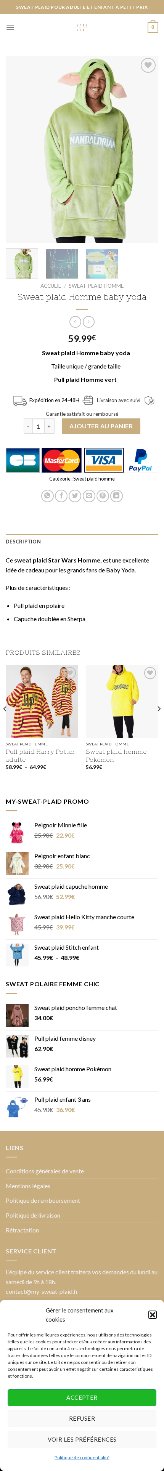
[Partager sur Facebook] (61, 496)
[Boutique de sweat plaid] (82, 27)
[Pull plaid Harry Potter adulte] (42, 701)
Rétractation (22, 1230)
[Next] (146, 149)
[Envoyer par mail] (89, 496)
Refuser (82, 1418)
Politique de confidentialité (82, 1457)
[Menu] (10, 27)
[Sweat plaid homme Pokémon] (122, 701)
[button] (152, 1315)
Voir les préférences (82, 1439)
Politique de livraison (33, 1215)
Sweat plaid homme (96, 286)
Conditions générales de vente (45, 1171)
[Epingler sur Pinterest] (102, 496)
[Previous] (18, 149)
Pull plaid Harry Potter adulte (40, 755)
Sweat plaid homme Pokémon (116, 755)
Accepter (82, 1397)
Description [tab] (23, 541)
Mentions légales (28, 1185)
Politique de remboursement (43, 1200)
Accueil (50, 286)
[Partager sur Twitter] (75, 496)
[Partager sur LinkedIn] (116, 496)
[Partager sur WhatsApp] (47, 496)
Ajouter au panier (101, 425)
